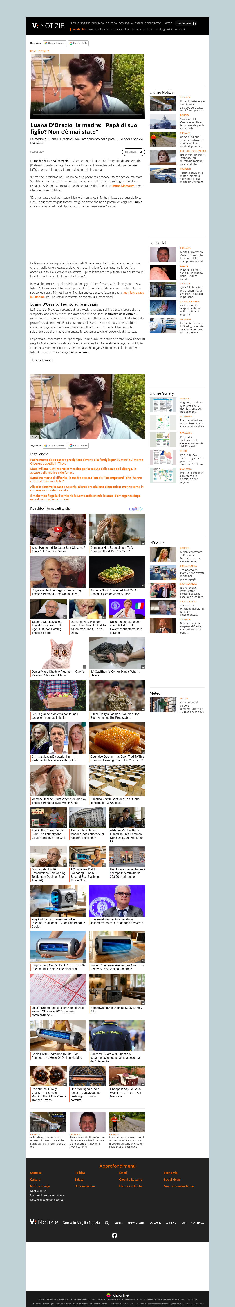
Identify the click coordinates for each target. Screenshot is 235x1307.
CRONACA (98, 23)
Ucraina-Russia (85, 1186)
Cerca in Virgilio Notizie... (82, 1223)
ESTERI (139, 23)
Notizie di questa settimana (47, 1195)
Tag (183, 1222)
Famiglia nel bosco (129, 29)
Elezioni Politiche (130, 1186)
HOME (33, 51)
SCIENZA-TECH (154, 23)
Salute (79, 1179)
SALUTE (184, 266)
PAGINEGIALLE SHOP (84, 1299)
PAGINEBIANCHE (115, 1299)
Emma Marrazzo (123, 186)
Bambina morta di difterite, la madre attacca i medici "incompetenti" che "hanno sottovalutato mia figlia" (86, 479)
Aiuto (104, 1304)
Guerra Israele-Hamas (179, 1186)
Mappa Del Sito (136, 1222)
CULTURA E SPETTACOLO (193, 151)
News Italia (197, 1222)
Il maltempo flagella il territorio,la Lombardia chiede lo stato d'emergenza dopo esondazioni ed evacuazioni (85, 497)
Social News (172, 1179)
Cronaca (36, 1173)
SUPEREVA (192, 1299)
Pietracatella (96, 29)
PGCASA (101, 1299)
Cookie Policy (71, 1304)
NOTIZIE (52, 25)
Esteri (123, 1173)
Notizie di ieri (38, 1191)
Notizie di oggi (40, 1186)
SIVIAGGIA (151, 1299)
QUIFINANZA (164, 1299)
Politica (80, 1173)
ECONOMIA (126, 23)
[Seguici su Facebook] (115, 1237)
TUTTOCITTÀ (131, 1299)
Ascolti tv (147, 29)
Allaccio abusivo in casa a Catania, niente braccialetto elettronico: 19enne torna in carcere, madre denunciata (87, 488)
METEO (184, 698)
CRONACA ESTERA (189, 301)
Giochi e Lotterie (130, 1179)
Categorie (155, 1222)
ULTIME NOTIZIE (80, 23)
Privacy (59, 1304)
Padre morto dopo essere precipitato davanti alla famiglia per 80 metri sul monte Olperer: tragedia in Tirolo (86, 461)
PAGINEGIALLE (65, 1299)
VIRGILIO (51, 1299)
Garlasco (110, 29)
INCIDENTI (185, 169)
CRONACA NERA (188, 566)
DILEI (142, 1299)
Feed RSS (118, 1222)
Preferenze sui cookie (89, 1304)
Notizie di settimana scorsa (47, 1199)
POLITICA (111, 23)
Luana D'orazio (43, 360)
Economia (171, 1173)
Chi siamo (36, 1304)
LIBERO (42, 1299)
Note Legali (48, 1304)
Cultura (35, 1179)
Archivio (171, 1222)
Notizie (48, 1222)
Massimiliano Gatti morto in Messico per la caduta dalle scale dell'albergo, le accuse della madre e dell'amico (83, 470)
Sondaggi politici (164, 29)
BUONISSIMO (178, 1299)
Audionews (184, 23)
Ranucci (180, 29)
